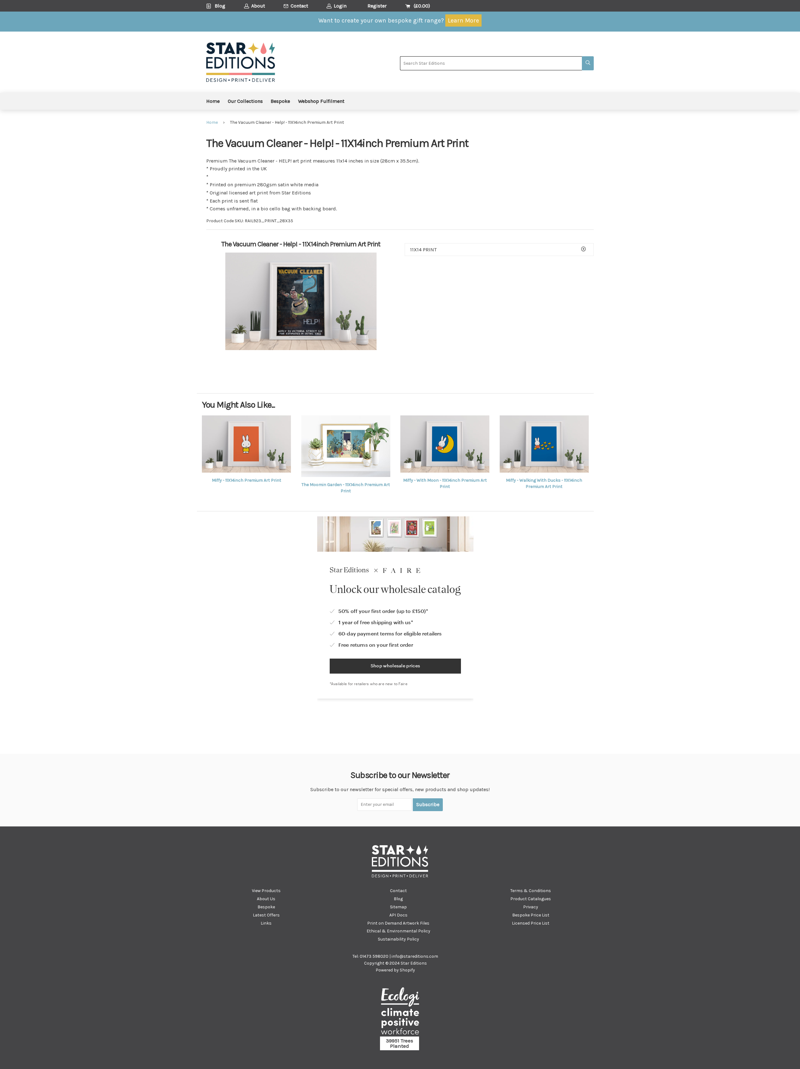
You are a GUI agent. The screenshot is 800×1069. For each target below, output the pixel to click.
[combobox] (491, 63)
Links (266, 923)
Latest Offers (266, 915)
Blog (398, 898)
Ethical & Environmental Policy (398, 931)
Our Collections (245, 101)
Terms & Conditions (530, 890)
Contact (398, 890)
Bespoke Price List (530, 915)
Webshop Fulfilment (321, 101)
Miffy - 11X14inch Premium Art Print (246, 480)
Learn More (463, 20)
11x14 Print (423, 250)
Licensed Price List (530, 923)
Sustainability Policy (398, 939)
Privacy (530, 907)
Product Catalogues (530, 898)
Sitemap (398, 907)
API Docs (398, 915)
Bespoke (280, 101)
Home (213, 101)
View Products (266, 890)
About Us (266, 898)
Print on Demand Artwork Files (398, 923)
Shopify (407, 970)
